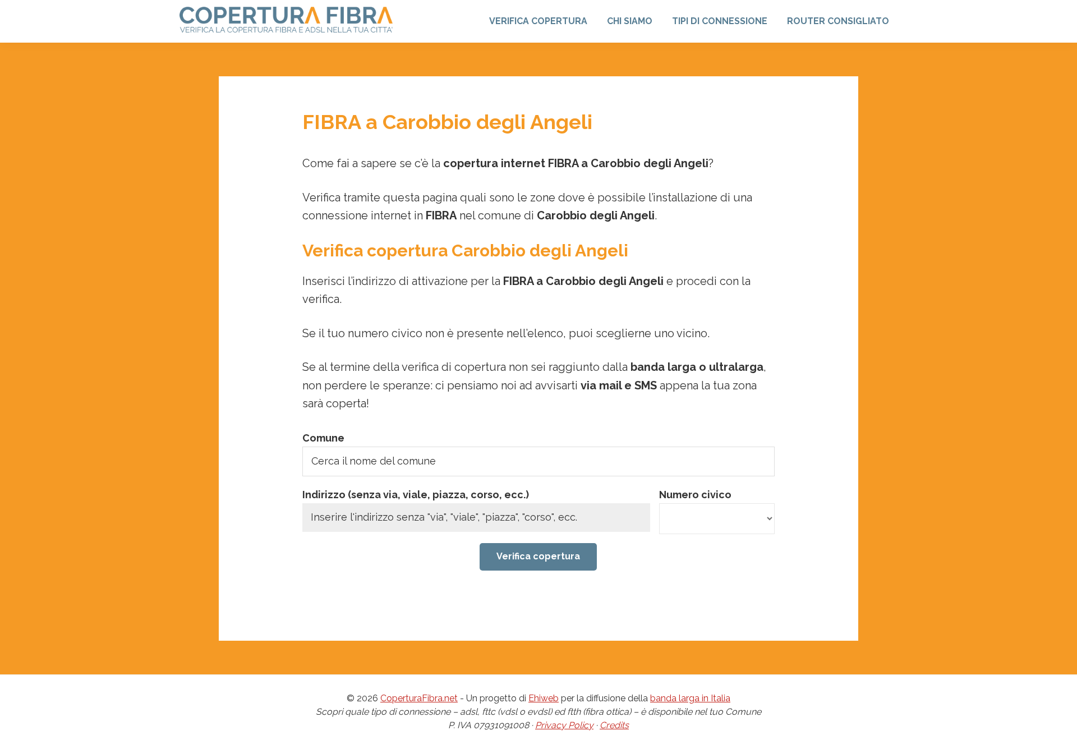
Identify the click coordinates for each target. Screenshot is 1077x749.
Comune (323, 438)
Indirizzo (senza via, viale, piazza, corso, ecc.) (415, 494)
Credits (614, 725)
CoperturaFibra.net (419, 698)
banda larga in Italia (690, 698)
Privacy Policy (564, 725)
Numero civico (695, 494)
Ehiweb (543, 698)
